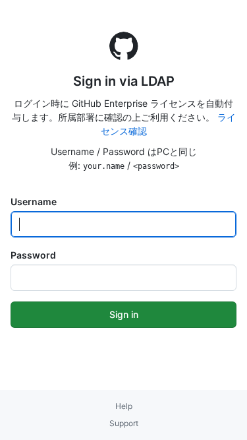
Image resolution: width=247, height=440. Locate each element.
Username (34, 201)
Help (123, 406)
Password (33, 255)
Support (123, 423)
